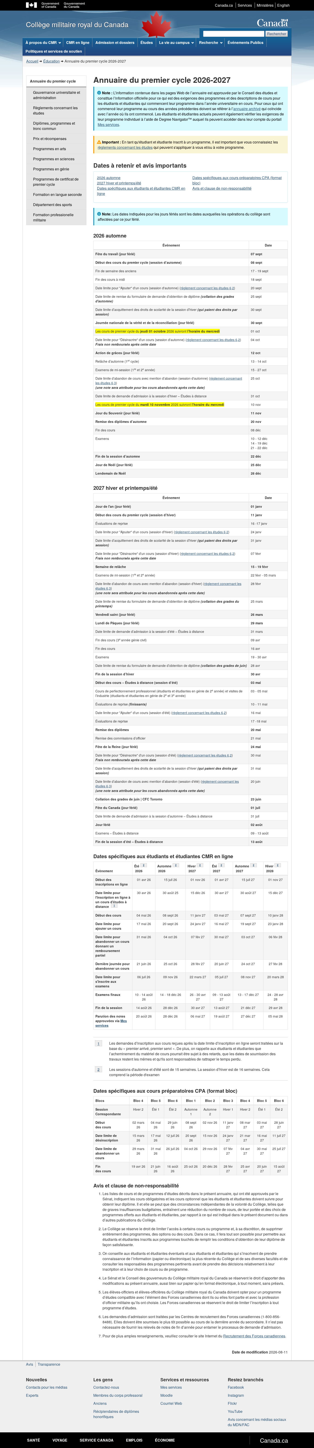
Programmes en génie (51, 169)
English (283, 5)
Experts (32, 1395)
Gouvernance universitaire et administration (56, 95)
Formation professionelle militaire (53, 217)
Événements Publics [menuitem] (245, 42)
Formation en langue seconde (57, 194)
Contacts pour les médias (46, 1387)
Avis (29, 1364)
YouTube (235, 1411)
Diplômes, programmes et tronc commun (54, 125)
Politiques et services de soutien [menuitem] (54, 51)
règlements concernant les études (125, 147)
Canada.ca (224, 5)
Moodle (166, 1395)
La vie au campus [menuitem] (174, 42)
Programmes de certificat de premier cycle (56, 181)
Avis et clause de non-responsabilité (221, 188)
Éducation (51, 61)
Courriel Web (171, 1403)
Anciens (100, 1403)
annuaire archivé (247, 108)
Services (245, 5)
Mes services (108, 124)
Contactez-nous (106, 1387)
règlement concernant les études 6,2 (207, 288)
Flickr (232, 1403)
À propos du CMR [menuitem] (41, 42)
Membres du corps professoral (118, 1395)
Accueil (32, 61)
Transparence (49, 1364)
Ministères (265, 5)
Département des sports (52, 204)
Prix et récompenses (49, 138)
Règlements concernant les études (55, 110)
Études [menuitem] (146, 42)
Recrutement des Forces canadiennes (254, 1336)
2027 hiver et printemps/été (119, 183)
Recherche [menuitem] (208, 42)
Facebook (236, 1387)
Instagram (236, 1395)
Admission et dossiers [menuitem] (114, 42)
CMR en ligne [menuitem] (77, 42)
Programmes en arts (49, 148)
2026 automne (108, 177)
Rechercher (276, 33)
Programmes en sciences (53, 158)
